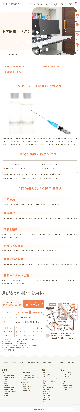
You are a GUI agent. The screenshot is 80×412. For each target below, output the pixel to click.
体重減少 (64, 389)
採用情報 (62, 363)
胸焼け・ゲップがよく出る (69, 375)
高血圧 (5, 383)
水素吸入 (6, 393)
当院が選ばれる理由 (33, 363)
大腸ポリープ (46, 391)
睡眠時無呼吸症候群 (9, 387)
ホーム (24, 3)
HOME (4, 54)
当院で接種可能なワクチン (51, 67)
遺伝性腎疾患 (26, 391)
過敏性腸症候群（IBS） (49, 387)
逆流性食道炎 (46, 375)
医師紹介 (22, 363)
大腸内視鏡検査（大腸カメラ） (31, 377)
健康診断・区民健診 (9, 377)
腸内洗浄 (6, 395)
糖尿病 (5, 381)
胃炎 (44, 383)
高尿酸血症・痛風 (8, 389)
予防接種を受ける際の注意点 (14, 72)
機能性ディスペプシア (49, 377)
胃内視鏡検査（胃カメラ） (30, 375)
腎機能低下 (26, 389)
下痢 (63, 381)
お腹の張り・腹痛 (67, 387)
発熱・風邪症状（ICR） (10, 375)
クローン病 (46, 397)
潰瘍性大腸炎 (46, 395)
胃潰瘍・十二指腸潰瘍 (49, 381)
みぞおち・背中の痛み (68, 379)
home (6, 363)
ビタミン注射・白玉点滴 (10, 391)
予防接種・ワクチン (9, 379)
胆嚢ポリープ (46, 399)
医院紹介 (13, 363)
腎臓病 (24, 385)
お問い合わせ (72, 363)
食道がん (45, 373)
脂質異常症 (6, 385)
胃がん (45, 385)
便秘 (63, 383)
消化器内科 (26, 373)
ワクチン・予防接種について (14, 67)
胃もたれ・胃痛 (66, 373)
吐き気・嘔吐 (65, 377)
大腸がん (45, 393)
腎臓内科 (26, 383)
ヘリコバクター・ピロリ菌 (50, 379)
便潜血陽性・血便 (67, 385)
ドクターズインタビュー (49, 363)
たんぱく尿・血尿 (27, 387)
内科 (4, 373)
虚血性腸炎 (46, 389)
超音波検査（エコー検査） (30, 379)
